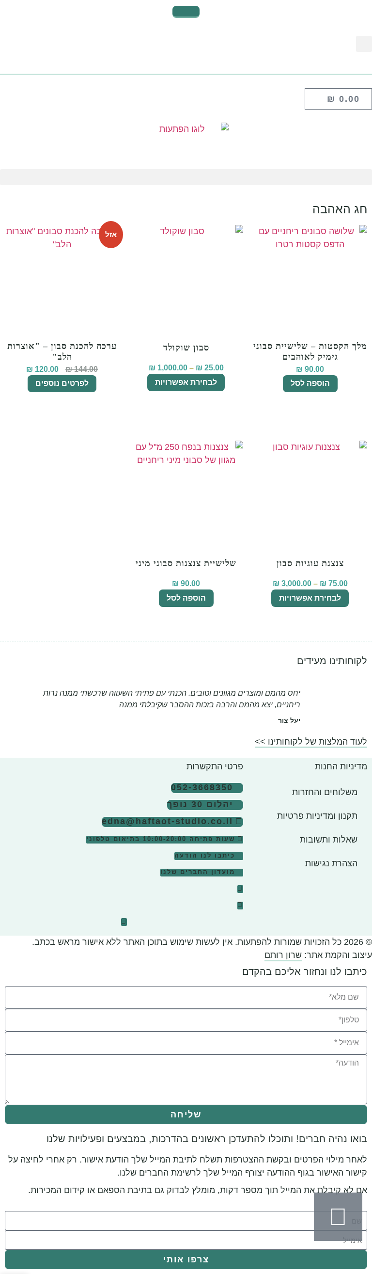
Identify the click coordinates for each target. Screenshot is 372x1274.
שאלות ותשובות (328, 839)
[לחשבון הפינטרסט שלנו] (124, 922)
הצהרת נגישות (331, 863)
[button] (364, 44)
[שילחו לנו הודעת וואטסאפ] (338, 1217)
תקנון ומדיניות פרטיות (317, 816)
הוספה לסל (310, 383)
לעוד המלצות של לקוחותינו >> (311, 742)
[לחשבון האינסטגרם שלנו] (240, 889)
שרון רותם (283, 955)
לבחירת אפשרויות (186, 382)
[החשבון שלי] (186, 70)
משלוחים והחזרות (324, 792)
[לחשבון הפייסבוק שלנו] (240, 905)
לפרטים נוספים (62, 383)
